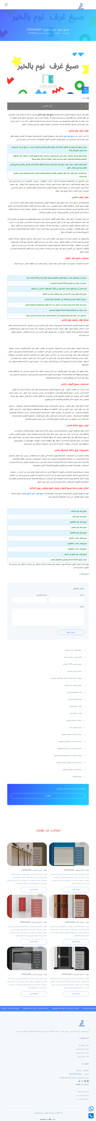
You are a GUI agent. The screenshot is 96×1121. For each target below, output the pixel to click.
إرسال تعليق (71, 632)
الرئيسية (66, 33)
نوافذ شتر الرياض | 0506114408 (76, 870)
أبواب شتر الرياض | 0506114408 (34, 870)
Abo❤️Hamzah (48, 1119)
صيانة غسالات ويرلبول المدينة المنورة (69, 763)
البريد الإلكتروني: (41, 595)
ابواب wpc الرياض (75, 706)
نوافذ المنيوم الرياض (75, 699)
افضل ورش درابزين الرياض (73, 657)
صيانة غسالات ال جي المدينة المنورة (69, 749)
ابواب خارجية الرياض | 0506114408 (75, 975)
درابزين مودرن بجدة (75, 727)
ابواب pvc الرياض (76, 713)
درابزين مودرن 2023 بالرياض (72, 664)
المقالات (57, 33)
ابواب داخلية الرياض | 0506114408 (33, 922)
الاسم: (82, 595)
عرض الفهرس (47, 106)
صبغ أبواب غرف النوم (35, 494)
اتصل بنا (48, 796)
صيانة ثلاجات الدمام (9, 1009)
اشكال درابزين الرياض (74, 671)
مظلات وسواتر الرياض (74, 720)
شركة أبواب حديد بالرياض (73, 650)
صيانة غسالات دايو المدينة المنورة (70, 741)
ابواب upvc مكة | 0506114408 (77, 922)
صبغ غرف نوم (69, 136)
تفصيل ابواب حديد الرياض (73, 685)
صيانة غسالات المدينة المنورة (72, 734)
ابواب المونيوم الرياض (74, 692)
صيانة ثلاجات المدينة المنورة (72, 770)
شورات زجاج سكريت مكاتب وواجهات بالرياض (66, 678)
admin (84, 98)
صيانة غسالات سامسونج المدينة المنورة (68, 756)
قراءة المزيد (76, 890)
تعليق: (82, 607)
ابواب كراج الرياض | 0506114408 (34, 975)
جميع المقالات (77, 777)
